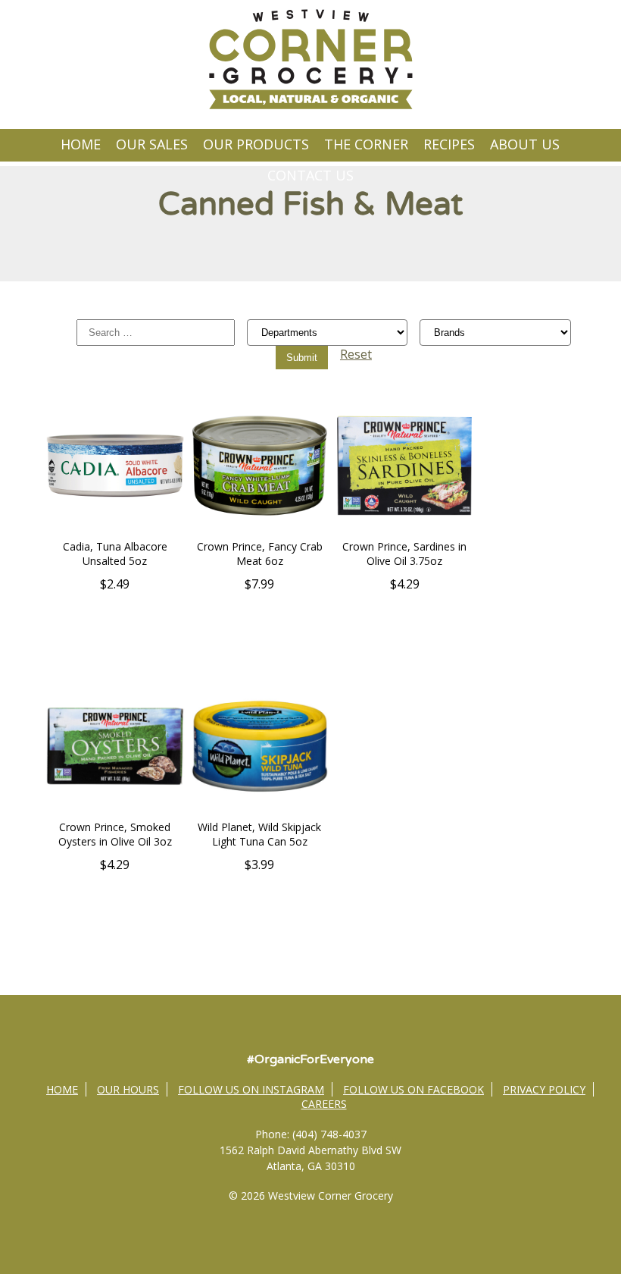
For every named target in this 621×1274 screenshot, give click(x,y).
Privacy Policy (544, 1089)
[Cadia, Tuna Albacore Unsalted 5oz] (115, 530)
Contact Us (310, 175)
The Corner (366, 144)
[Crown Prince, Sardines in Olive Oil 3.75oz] (404, 530)
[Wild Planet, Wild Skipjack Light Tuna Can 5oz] (259, 811)
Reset (356, 354)
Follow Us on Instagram (251, 1089)
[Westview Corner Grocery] (310, 107)
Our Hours (128, 1089)
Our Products (256, 144)
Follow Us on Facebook (413, 1089)
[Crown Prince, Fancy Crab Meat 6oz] (259, 530)
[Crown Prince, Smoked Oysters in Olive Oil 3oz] (115, 811)
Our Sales (152, 144)
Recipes (449, 144)
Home (81, 144)
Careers (324, 1104)
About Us (525, 144)
